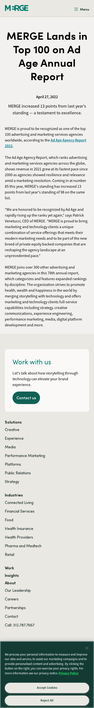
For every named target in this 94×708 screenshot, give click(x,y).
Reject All (47, 700)
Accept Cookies (47, 688)
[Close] (87, 648)
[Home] (16, 8)
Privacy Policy (69, 673)
